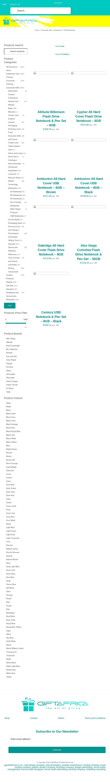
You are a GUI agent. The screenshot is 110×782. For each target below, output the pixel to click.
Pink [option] (8, 602)
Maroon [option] (9, 545)
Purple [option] (9, 606)
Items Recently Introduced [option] (16, 165)
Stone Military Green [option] (15, 648)
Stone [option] (8, 645)
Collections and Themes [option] (15, 75)
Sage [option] (8, 631)
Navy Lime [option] (10, 570)
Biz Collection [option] (12, 349)
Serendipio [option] (10, 374)
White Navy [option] (11, 670)
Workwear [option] (12, 299)
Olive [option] (8, 591)
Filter (10, 306)
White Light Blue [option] (13, 666)
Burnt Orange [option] (12, 463)
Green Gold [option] (11, 506)
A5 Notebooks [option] (17, 195)
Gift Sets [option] (11, 286)
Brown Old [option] (10, 460)
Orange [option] (9, 595)
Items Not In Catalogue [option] (16, 158)
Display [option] (11, 282)
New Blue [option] (10, 577)
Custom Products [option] (15, 277)
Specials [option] (13, 244)
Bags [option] (12, 108)
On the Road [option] (15, 219)
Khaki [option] (8, 524)
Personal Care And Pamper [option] (16, 228)
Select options (49, 88)
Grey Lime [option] (10, 513)
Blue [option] (8, 445)
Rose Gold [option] (10, 620)
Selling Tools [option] (14, 240)
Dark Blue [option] (10, 485)
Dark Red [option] (10, 495)
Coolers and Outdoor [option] (16, 117)
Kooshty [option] (9, 367)
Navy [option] (8, 563)
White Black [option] (11, 663)
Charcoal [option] (10, 470)
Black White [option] (11, 438)
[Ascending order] (83, 46)
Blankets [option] (12, 112)
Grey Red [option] (10, 517)
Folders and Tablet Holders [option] (16, 144)
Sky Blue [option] (10, 638)
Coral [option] (8, 474)
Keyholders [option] (14, 170)
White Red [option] (10, 673)
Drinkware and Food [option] (16, 131)
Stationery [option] (13, 254)
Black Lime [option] (10, 421)
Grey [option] (8, 509)
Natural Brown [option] (12, 559)
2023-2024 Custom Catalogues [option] (17, 94)
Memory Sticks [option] (15, 178)
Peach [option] (9, 598)
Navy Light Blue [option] (12, 566)
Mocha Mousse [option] (12, 552)
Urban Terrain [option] (12, 385)
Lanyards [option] (13, 174)
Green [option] (9, 502)
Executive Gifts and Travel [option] (16, 137)
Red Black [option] (10, 613)
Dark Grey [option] (10, 492)
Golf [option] (11, 150)
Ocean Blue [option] (11, 584)
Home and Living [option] (16, 153)
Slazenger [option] (10, 378)
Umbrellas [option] (13, 265)
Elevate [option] (9, 353)
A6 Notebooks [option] (17, 199)
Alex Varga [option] (10, 338)
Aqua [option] (8, 403)
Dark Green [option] (11, 488)
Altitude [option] (9, 342)
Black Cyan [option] (11, 413)
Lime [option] (8, 541)
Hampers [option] (11, 289)
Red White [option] (10, 616)
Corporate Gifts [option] (14, 88)
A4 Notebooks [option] (17, 191)
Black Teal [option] (10, 435)
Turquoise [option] (10, 655)
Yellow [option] (9, 677)
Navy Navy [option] (10, 574)
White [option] (8, 659)
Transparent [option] (11, 652)
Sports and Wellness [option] (17, 249)
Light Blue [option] (10, 527)
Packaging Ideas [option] (16, 223)
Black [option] (8, 410)
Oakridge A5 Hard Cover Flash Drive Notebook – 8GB (51, 250)
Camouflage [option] (11, 467)
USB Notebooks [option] (17, 216)
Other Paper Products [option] (18, 211)
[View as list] (72, 60)
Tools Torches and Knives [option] (16, 259)
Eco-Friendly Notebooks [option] (18, 204)
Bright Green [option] (11, 449)
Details (41, 91)
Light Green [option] (11, 531)
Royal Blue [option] (10, 623)
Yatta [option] (8, 392)
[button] (16, 60)
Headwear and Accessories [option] (15, 294)
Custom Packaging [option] (16, 124)
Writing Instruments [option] (16, 270)
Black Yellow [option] (11, 442)
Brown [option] (9, 456)
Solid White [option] (11, 641)
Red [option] (8, 609)
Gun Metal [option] (10, 520)
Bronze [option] (9, 453)
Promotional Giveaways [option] (17, 235)
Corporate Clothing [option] (15, 82)
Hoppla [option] (9, 363)
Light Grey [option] (10, 534)
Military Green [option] (12, 549)
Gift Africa (54, 762)
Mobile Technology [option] (16, 183)
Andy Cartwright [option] (13, 346)
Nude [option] (8, 581)
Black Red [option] (10, 428)
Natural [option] (9, 556)
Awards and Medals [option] (17, 103)
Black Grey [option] (10, 417)
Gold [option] (8, 499)
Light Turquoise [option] (12, 538)
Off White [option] (10, 588)
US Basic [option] (10, 388)
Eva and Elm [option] (11, 356)
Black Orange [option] (12, 424)
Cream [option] (9, 477)
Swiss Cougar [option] (12, 381)
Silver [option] (8, 634)
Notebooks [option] (14, 188)
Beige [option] (8, 406)
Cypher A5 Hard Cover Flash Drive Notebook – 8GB (88, 116)
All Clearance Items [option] (15, 68)
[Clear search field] (26, 51)
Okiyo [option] (8, 370)
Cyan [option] (8, 481)
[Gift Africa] (55, 698)
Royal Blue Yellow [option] (13, 627)
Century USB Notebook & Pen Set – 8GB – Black (51, 316)
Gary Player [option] (11, 360)
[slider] (6, 323)
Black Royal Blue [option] (13, 431)
